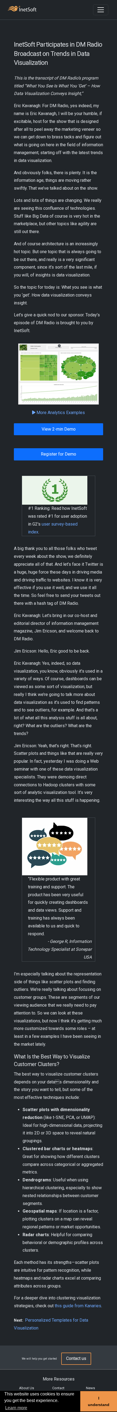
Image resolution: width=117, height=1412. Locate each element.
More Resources (59, 1379)
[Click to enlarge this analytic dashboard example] (58, 374)
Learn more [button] (16, 1407)
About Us (26, 1388)
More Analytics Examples (60, 412)
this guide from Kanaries (78, 1305)
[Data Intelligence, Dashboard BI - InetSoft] (22, 9)
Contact (58, 1388)
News (90, 1388)
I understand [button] (98, 1401)
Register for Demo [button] (58, 454)
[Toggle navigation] (100, 9)
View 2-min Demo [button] (59, 429)
